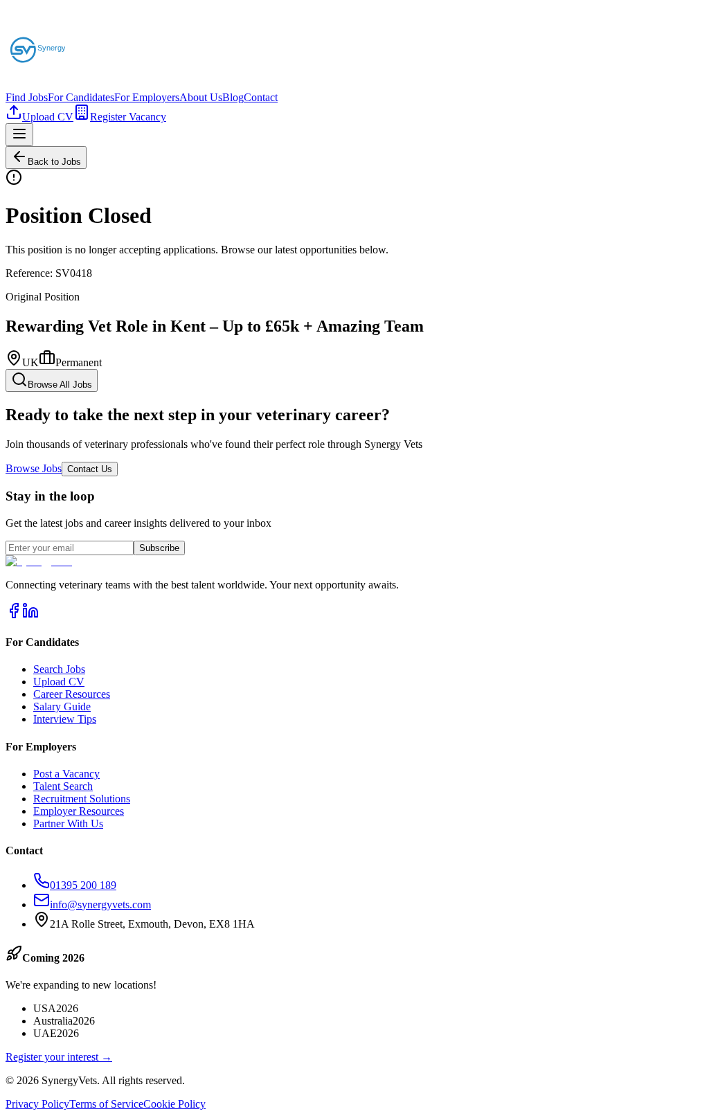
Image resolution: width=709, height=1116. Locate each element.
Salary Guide (62, 706)
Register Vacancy (128, 117)
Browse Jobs (34, 468)
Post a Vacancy (66, 774)
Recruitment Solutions (81, 798)
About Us (200, 97)
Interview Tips (64, 719)
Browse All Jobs (60, 384)
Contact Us (89, 469)
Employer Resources (78, 811)
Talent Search (63, 786)
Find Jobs (27, 97)
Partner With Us (68, 823)
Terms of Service (106, 1104)
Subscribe (159, 548)
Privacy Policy (37, 1104)
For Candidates (81, 97)
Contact (261, 97)
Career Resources (71, 694)
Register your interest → (59, 1057)
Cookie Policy (174, 1104)
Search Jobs (59, 669)
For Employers (146, 97)
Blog (233, 97)
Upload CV (47, 117)
